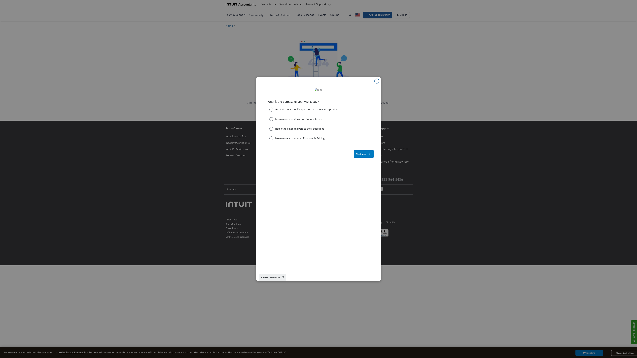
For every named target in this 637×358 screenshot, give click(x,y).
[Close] (377, 81)
